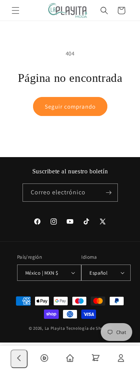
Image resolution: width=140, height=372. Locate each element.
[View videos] (44, 358)
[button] (15, 10)
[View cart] (95, 358)
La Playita (55, 328)
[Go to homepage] (70, 358)
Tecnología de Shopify (88, 328)
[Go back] (19, 359)
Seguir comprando (70, 106)
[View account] (121, 358)
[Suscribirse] (108, 192)
